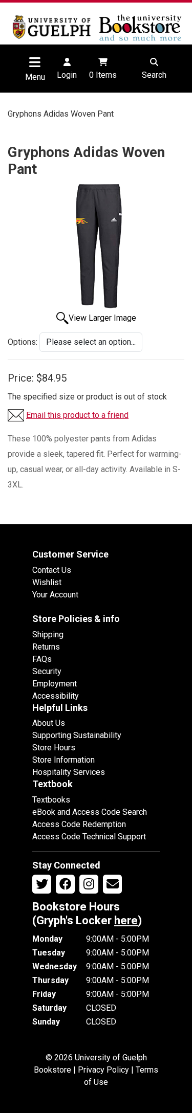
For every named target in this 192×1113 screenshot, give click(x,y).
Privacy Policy (103, 1070)
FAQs (42, 659)
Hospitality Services (68, 772)
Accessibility (55, 696)
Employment (54, 683)
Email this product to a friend (77, 415)
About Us (48, 723)
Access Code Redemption (79, 824)
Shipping (47, 634)
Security (46, 671)
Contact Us (51, 570)
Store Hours (53, 747)
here (126, 920)
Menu (35, 77)
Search (154, 75)
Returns (46, 647)
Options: (22, 342)
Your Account (55, 594)
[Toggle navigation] (35, 62)
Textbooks (51, 800)
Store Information (63, 760)
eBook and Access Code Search (89, 812)
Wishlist (46, 582)
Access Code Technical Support (89, 836)
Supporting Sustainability (76, 735)
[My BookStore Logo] (52, 27)
